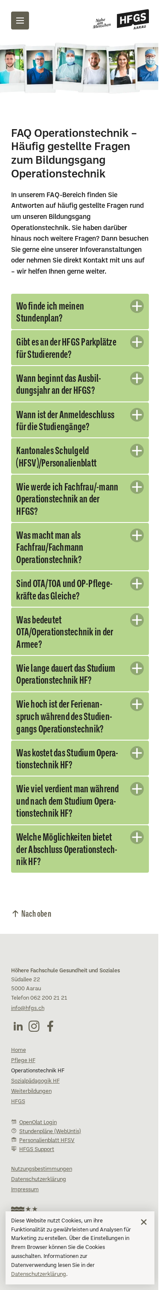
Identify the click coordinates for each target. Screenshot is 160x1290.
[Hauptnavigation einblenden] (20, 21)
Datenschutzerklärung (38, 1274)
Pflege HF (23, 1083)
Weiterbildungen (31, 1114)
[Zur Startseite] (121, 19)
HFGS (18, 1125)
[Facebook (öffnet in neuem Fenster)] (50, 1049)
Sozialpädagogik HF (35, 1104)
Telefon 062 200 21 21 (39, 1021)
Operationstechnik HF (37, 1094)
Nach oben (36, 936)
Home (18, 1073)
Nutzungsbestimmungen (41, 1192)
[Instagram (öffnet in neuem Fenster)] (34, 1049)
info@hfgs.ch (27, 1031)
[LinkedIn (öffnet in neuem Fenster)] (18, 1049)
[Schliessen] (144, 1222)
